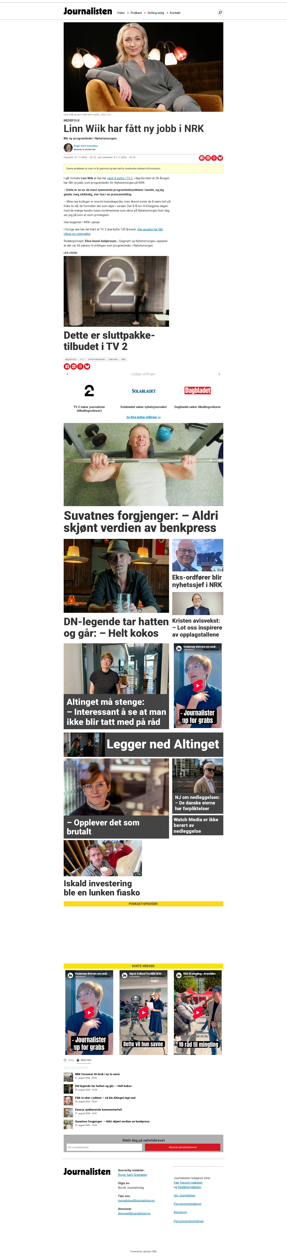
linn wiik (113, 359)
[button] (67, 374)
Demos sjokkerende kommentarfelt (98, 1109)
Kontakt (175, 13)
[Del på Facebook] (202, 158)
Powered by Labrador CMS (144, 1251)
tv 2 (82, 359)
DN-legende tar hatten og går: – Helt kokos (103, 1086)
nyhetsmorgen (96, 359)
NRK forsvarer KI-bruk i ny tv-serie (97, 1074)
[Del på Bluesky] (220, 158)
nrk (124, 359)
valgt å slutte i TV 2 (119, 178)
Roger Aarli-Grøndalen (132, 1175)
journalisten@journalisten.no (136, 1200)
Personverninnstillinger (189, 1221)
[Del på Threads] (214, 158)
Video (121, 13)
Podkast (136, 13)
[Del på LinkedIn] (208, 158)
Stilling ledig (156, 13)
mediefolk (70, 359)
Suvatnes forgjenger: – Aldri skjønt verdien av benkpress (112, 1121)
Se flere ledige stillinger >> (143, 417)
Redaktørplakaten (189, 1187)
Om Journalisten (184, 1195)
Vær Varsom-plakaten (188, 1182)
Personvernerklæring (187, 1204)
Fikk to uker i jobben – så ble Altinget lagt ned (105, 1098)
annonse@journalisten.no (134, 1213)
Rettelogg (180, 1212)
